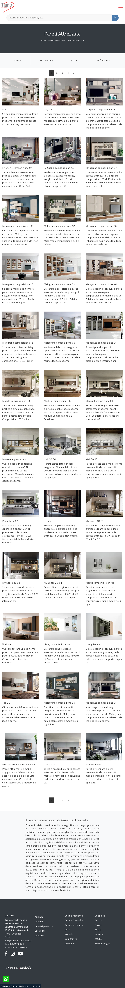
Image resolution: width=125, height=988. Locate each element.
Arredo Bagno (103, 943)
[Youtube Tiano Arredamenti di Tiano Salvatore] (20, 954)
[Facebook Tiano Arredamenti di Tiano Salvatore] (6, 954)
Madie (98, 938)
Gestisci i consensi (30, 986)
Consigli (39, 921)
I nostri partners (44, 926)
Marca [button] (18, 60)
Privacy (4, 986)
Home (43, 40)
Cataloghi (40, 930)
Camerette (71, 938)
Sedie (98, 929)
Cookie (14, 986)
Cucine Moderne (74, 915)
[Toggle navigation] (121, 7)
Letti (67, 929)
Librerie (99, 934)
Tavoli (98, 924)
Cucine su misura (74, 924)
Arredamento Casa (56, 40)
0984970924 (16, 943)
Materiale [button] (46, 60)
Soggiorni (100, 915)
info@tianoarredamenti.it (18, 940)
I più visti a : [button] (104, 60)
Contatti (39, 935)
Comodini (70, 943)
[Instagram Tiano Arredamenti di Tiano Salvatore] (13, 954)
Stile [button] (74, 60)
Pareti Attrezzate (76, 40)
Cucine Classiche (74, 920)
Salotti (98, 920)
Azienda (39, 916)
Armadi (69, 934)
